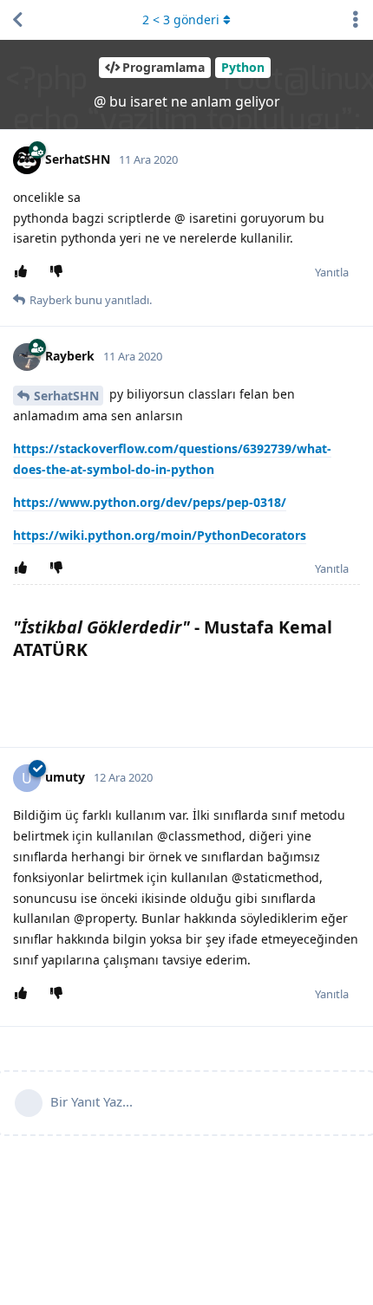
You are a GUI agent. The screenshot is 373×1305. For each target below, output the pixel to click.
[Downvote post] (59, 272)
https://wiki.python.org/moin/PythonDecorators (159, 535)
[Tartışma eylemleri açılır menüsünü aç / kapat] (355, 20)
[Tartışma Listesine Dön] (17, 20)
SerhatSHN (66, 395)
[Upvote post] (24, 272)
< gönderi (180, 19)
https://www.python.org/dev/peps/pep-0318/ (149, 502)
